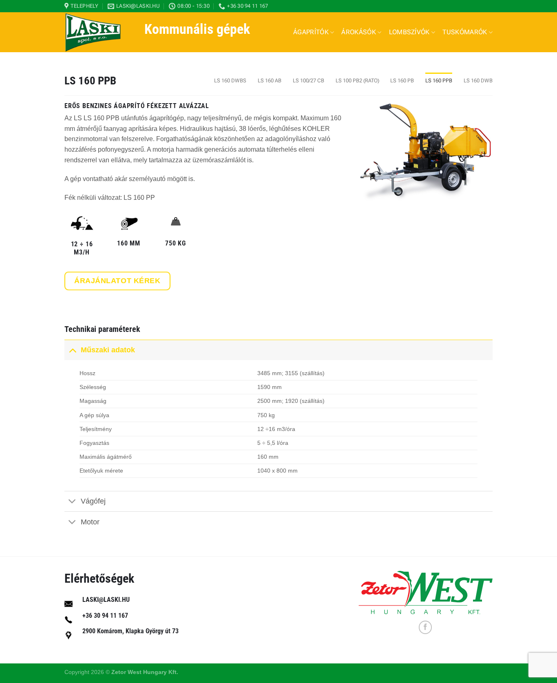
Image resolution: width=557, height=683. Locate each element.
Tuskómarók (464, 32)
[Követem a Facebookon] (425, 627)
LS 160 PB (402, 80)
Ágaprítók (311, 32)
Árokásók (358, 32)
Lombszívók (409, 32)
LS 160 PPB (438, 80)
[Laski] (98, 32)
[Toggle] (72, 349)
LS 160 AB (269, 80)
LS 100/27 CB (308, 80)
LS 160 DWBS (230, 80)
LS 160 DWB (478, 80)
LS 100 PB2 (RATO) (357, 80)
